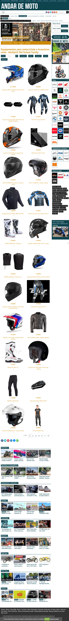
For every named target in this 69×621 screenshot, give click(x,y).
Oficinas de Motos (58, 198)
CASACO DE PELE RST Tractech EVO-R (38, 214)
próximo (61, 20)
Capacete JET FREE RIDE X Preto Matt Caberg (38, 368)
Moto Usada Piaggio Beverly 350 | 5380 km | (60, 223)
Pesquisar (64, 26)
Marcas (15, 43)
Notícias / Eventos (7, 43)
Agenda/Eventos (57, 188)
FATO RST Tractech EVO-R (38, 119)
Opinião (19, 609)
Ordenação (22, 56)
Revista (58, 609)
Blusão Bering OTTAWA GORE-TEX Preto (13, 214)
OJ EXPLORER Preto (38, 431)
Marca (30, 56)
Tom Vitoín (24, 609)
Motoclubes (62, 210)
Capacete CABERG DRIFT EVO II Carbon (38, 243)
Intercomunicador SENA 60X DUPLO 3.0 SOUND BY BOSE (13, 120)
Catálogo (21, 43)
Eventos (3, 588)
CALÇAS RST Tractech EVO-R (38, 307)
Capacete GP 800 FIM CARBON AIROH (38, 90)
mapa (10, 18)
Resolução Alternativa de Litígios (57, 611)
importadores (48, 16)
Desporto (3, 536)
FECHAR (47, 619)
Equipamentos (34, 609)
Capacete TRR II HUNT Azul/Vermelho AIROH (13, 338)
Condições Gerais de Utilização (41, 611)
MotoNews (4, 448)
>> (48, 436)
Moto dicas (4, 571)
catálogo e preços (14, 16)
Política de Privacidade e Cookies (25, 611)
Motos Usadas (57, 186)
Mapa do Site (4, 613)
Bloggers (55, 211)
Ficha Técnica (4, 611)
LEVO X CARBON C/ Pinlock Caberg (38, 183)
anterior (34, 20)
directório (5, 18)
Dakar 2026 (13, 609)
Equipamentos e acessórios (9, 483)
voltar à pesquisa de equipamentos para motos (47, 20)
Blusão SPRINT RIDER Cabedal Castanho (38, 337)
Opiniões (3, 500)
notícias (54, 16)
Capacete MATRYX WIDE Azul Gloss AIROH (38, 277)
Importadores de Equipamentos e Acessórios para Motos (60, 206)
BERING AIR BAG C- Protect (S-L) (13, 277)
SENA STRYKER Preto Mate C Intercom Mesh (13, 183)
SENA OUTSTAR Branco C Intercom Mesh (13, 431)
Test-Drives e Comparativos (9, 465)
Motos (28, 609)
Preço (45, 56)
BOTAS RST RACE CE (13, 367)
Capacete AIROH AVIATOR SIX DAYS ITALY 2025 (13, 90)
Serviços (55, 213)
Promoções (40, 609)
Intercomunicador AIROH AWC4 (38, 401)
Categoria (38, 56)
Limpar (3, 56)
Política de (54, 619)
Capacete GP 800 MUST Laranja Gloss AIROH (13, 153)
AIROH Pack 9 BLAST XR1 (38, 153)
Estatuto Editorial (12, 611)
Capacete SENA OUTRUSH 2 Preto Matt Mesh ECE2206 (13, 307)
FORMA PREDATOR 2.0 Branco (13, 243)
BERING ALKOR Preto (13, 401)
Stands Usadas (61, 196)
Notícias (8, 609)
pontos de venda (23, 16)
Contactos (27, 43)
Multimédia (4, 518)
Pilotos (61, 211)
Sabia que (4, 553)
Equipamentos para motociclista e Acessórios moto (60, 192)
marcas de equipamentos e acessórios (36, 16)
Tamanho (4, 59)
